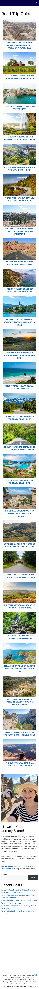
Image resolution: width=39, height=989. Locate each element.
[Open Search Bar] (36, 3)
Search (4, 874)
